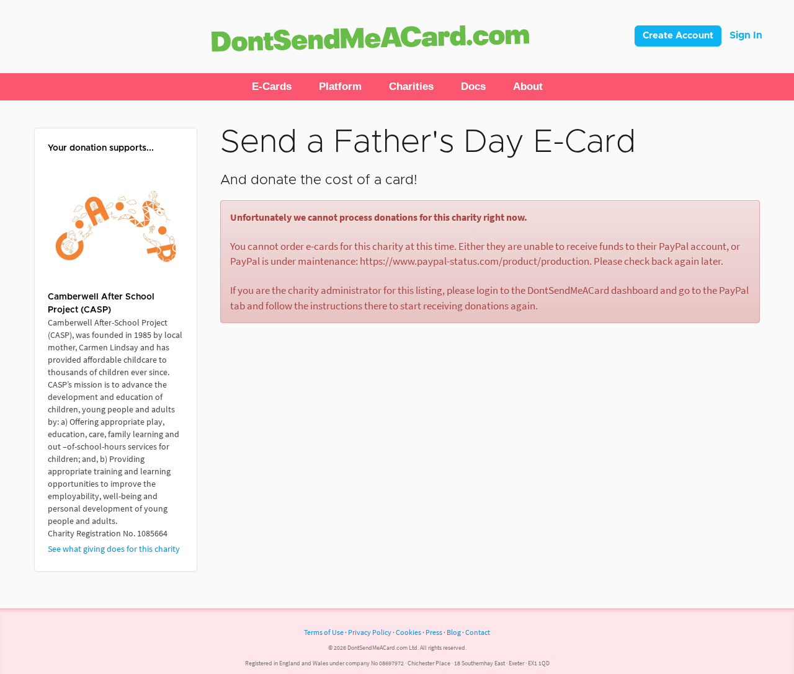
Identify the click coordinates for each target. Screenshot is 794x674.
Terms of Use (324, 632)
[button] (271, 86)
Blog (454, 632)
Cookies (408, 632)
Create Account (678, 35)
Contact (477, 632)
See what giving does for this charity (114, 548)
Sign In (745, 35)
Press (434, 632)
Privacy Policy (369, 632)
